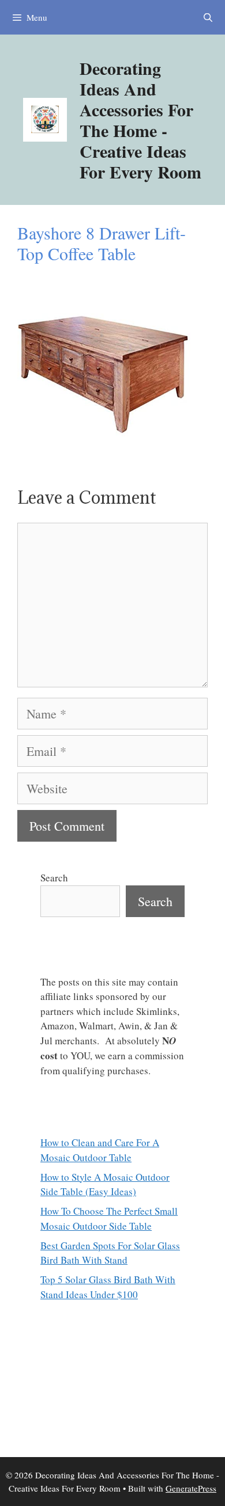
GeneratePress (191, 1488)
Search (54, 877)
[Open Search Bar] (208, 17)
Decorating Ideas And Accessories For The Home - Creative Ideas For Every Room (140, 119)
